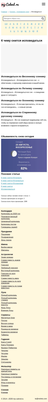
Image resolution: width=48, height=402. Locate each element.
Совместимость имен (10, 278)
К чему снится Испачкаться (12, 181)
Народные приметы (9, 374)
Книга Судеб (6, 342)
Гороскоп (5, 265)
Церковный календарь (10, 221)
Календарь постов (8, 224)
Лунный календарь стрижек (9, 299)
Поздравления (7, 237)
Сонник (4, 393)
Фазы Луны (5, 308)
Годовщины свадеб (9, 227)
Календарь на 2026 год (10, 214)
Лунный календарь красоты (9, 304)
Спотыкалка (6, 362)
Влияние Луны (7, 310)
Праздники (5, 234)
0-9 (6, 24)
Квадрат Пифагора (9, 348)
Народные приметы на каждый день (10, 370)
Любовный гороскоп (9, 268)
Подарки (4, 385)
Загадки (4, 380)
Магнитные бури (8, 318)
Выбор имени (6, 247)
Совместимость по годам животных (11, 287)
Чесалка (4, 353)
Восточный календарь (10, 271)
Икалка (4, 356)
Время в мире (7, 326)
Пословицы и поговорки (11, 377)
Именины (5, 250)
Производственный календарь (9, 218)
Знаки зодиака (7, 257)
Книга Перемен (7, 345)
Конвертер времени (9, 332)
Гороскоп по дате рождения (8, 275)
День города (6, 240)
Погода (4, 321)
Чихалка (4, 351)
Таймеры (5, 335)
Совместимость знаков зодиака (10, 261)
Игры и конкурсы (8, 383)
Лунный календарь (9, 295)
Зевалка (4, 359)
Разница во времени (9, 329)
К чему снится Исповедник (12, 183)
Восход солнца (7, 323)
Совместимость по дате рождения (11, 282)
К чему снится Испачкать (11, 178)
